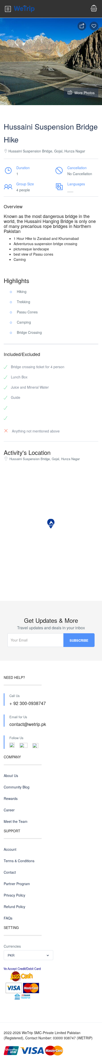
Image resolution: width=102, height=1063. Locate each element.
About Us (11, 775)
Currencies (12, 946)
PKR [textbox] (11, 955)
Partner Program (17, 883)
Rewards (11, 798)
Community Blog (16, 786)
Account (10, 849)
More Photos (85, 92)
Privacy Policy (14, 895)
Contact (10, 872)
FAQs (8, 918)
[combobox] (28, 955)
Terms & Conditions (19, 860)
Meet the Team (15, 821)
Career (9, 809)
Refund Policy (14, 906)
